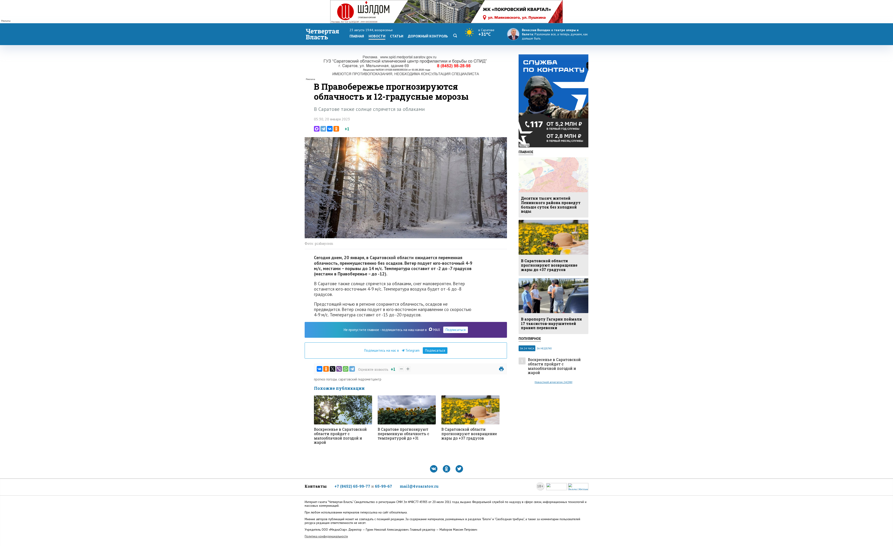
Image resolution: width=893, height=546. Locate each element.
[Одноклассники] (336, 129)
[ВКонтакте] (330, 129)
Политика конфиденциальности (326, 536)
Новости (377, 36)
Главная (357, 36)
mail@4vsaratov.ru (419, 486)
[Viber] (339, 369)
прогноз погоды (325, 379)
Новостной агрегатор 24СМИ (553, 382)
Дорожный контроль (428, 36)
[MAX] (317, 129)
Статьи (396, 36)
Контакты (316, 486)
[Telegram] (323, 129)
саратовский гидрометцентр (359, 379)
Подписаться (456, 330)
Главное (526, 151)
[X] (332, 369)
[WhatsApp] (345, 369)
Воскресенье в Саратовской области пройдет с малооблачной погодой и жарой (554, 366)
